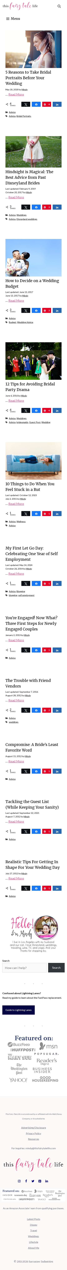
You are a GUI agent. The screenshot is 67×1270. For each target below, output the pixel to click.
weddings (13, 722)
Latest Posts (33, 1218)
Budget (12, 322)
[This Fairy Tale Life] (20, 6)
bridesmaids (22, 422)
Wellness (21, 521)
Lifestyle (33, 1241)
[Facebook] (26, 1181)
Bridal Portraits (24, 116)
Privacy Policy (33, 1133)
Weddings (21, 215)
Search (6, 960)
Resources (33, 1138)
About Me (33, 1247)
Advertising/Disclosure (33, 1127)
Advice (12, 112)
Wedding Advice (25, 322)
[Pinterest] (40, 1181)
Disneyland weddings (27, 219)
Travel (33, 1230)
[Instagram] (19, 1181)
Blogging (21, 591)
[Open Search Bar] (59, 6)
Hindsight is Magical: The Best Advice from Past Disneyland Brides (29, 177)
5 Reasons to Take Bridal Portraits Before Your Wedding (28, 78)
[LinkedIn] (46, 1181)
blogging (13, 595)
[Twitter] (33, 1181)
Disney (33, 1224)
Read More (16, 94)
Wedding (45, 422)
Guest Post (35, 422)
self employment (26, 595)
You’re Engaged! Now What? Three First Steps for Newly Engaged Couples (31, 623)
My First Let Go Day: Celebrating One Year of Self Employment (31, 554)
